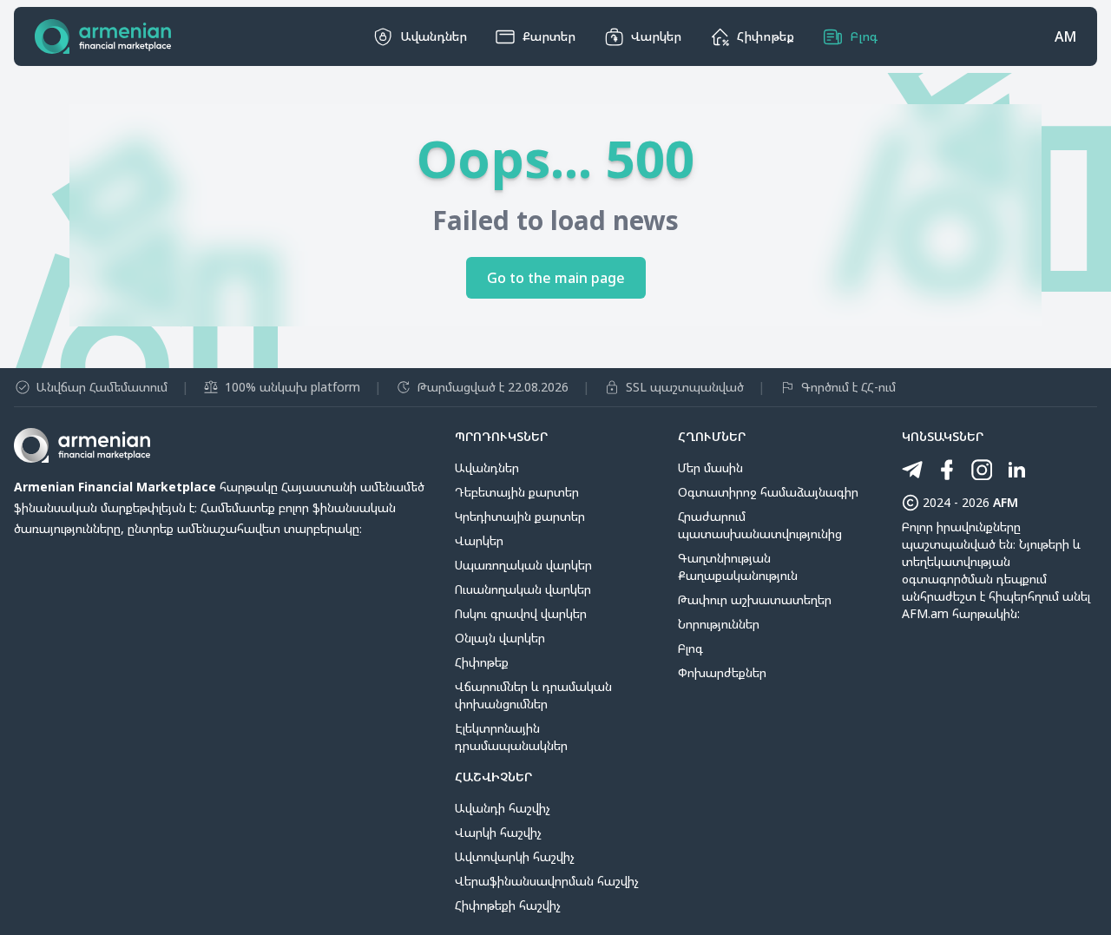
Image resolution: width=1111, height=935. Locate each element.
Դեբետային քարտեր (517, 492)
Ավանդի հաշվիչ (502, 808)
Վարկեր (479, 540)
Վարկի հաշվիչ (498, 832)
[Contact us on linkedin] (1016, 469)
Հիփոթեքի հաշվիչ (508, 905)
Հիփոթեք (482, 662)
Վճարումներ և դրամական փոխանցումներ (533, 695)
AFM (1005, 502)
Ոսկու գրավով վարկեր (521, 613)
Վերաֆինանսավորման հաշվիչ (547, 880)
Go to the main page (556, 277)
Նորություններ (718, 624)
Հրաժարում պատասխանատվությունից (760, 525)
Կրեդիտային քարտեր (520, 516)
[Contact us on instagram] (981, 469)
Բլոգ (690, 648)
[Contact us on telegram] (912, 469)
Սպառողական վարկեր (523, 564)
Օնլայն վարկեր (500, 637)
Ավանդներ (487, 467)
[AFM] (103, 36)
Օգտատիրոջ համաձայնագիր (768, 492)
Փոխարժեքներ (722, 672)
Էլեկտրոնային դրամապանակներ (511, 737)
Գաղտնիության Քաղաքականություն (738, 566)
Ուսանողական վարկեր (523, 589)
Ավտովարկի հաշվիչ (515, 856)
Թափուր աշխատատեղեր (755, 599)
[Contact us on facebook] (947, 469)
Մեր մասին (710, 467)
